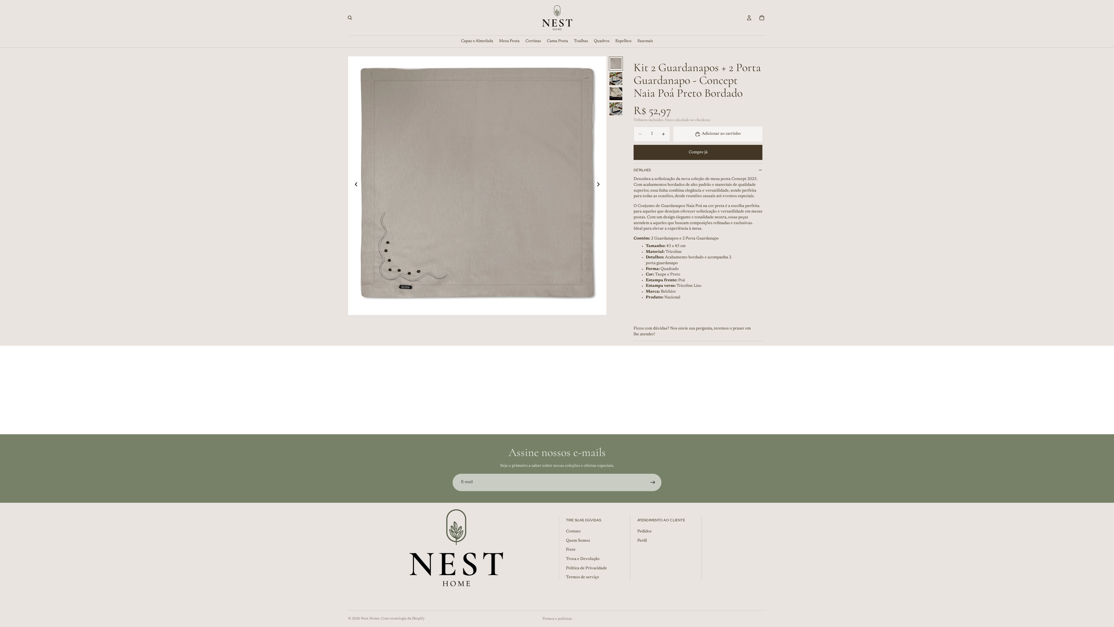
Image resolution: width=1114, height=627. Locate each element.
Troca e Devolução (583, 559)
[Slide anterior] (354, 185)
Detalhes (642, 170)
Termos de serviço (582, 577)
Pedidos (644, 531)
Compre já (698, 152)
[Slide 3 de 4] (616, 93)
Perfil (642, 541)
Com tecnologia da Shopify (403, 618)
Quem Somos (578, 541)
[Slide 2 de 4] (616, 78)
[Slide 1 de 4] (616, 63)
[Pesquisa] (349, 17)
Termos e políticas (557, 619)
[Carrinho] (761, 17)
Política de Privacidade (586, 568)
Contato (573, 531)
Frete (571, 550)
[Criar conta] (653, 482)
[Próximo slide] (600, 185)
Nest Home (370, 618)
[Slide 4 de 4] (616, 108)
